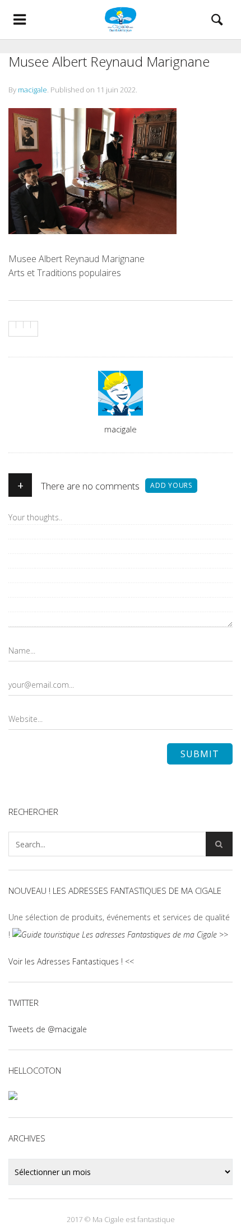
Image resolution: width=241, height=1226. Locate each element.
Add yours (171, 485)
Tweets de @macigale (47, 1029)
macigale (32, 90)
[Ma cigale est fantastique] (120, 19)
